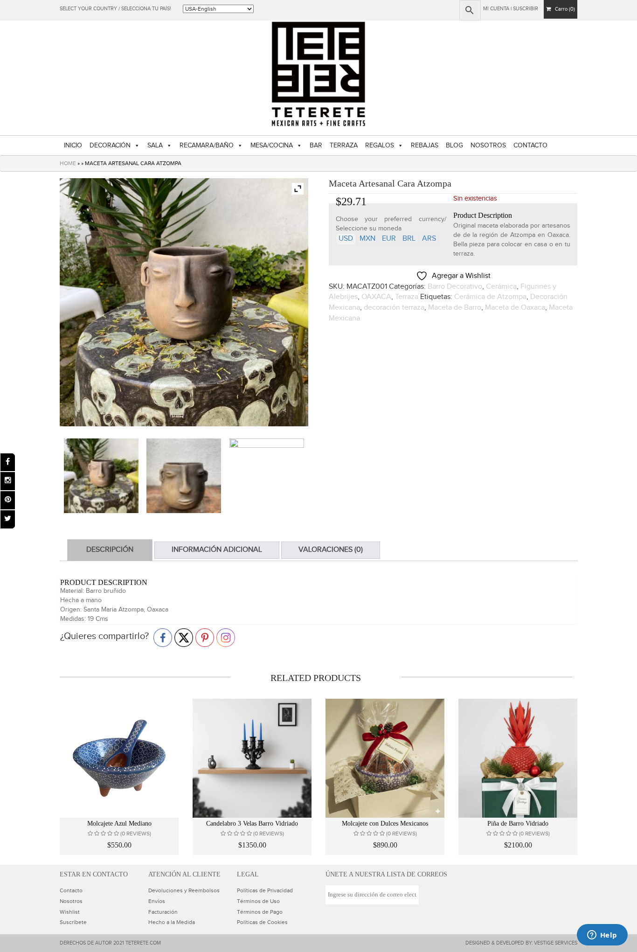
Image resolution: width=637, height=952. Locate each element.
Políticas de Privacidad (265, 890)
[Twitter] (7, 519)
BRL (408, 238)
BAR (316, 145)
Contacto (71, 890)
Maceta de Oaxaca (515, 307)
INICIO (73, 145)
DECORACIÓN (110, 145)
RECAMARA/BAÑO (207, 145)
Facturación (163, 912)
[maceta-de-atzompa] (101, 475)
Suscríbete (73, 922)
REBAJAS (424, 145)
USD (346, 238)
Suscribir (525, 9)
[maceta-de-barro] (183, 475)
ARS (429, 238)
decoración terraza (394, 307)
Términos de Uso (258, 901)
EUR (389, 238)
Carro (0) (563, 9)
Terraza (406, 296)
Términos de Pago (260, 912)
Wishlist (70, 912)
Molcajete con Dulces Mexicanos (385, 823)
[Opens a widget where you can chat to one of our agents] (602, 935)
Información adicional (217, 549)
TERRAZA (344, 145)
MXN (367, 238)
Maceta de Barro (454, 307)
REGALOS (379, 145)
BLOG (454, 145)
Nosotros (71, 901)
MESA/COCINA (271, 145)
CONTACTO (530, 145)
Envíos (156, 901)
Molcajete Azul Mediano (119, 823)
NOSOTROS (488, 145)
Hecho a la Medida (171, 922)
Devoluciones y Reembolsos (184, 890)
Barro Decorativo (455, 286)
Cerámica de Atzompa (490, 296)
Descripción (109, 549)
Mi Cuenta (496, 9)
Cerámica (501, 286)
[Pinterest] (7, 500)
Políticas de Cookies (262, 922)
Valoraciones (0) (330, 549)
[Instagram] (7, 481)
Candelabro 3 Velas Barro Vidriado (252, 823)
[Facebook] (7, 462)
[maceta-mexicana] (266, 475)
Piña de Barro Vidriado (517, 823)
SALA (155, 145)
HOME (68, 163)
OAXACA (376, 296)
